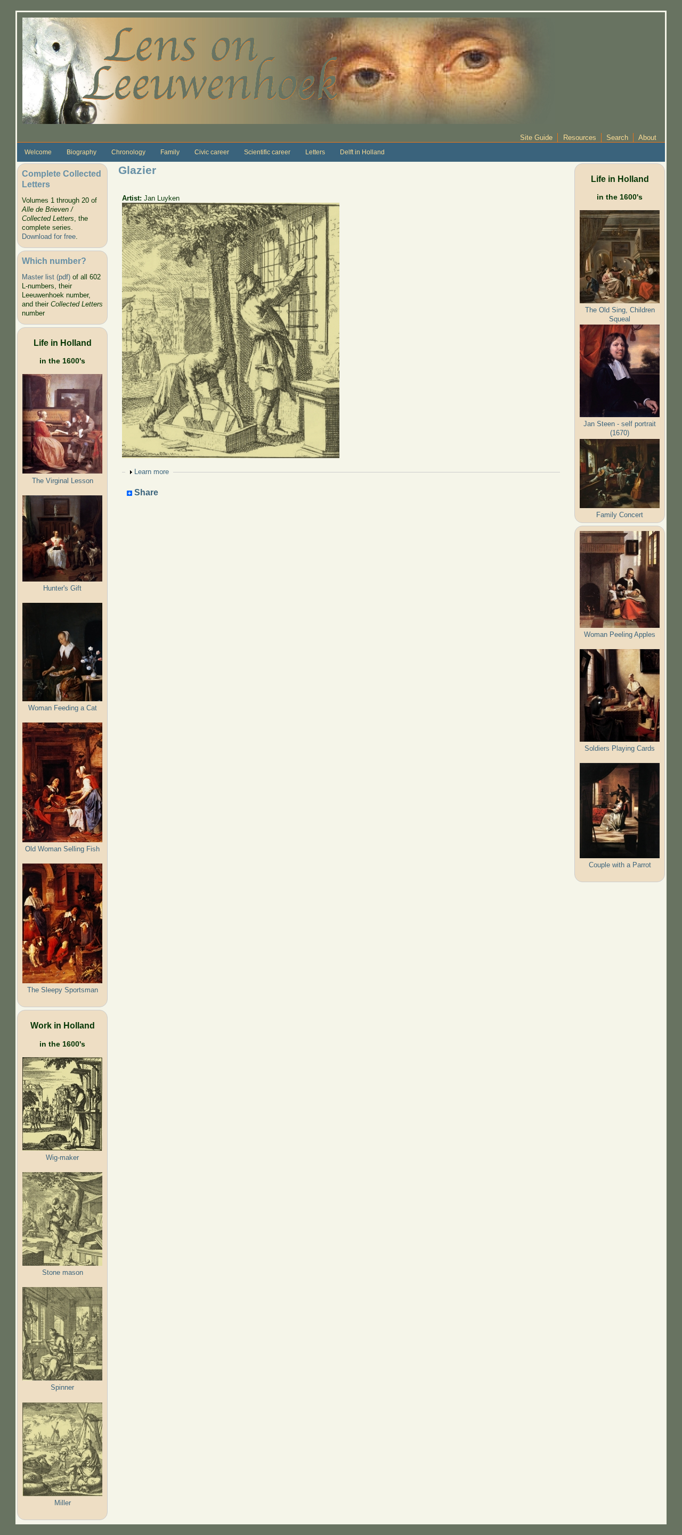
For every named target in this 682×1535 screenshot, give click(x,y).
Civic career (211, 152)
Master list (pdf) (46, 277)
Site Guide (536, 138)
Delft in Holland (362, 152)
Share (145, 493)
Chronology (128, 152)
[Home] (288, 70)
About (647, 138)
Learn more (151, 472)
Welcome (38, 152)
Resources (579, 138)
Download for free (49, 236)
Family (170, 152)
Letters (315, 152)
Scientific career (267, 152)
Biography (81, 152)
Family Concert (619, 515)
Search (617, 138)
